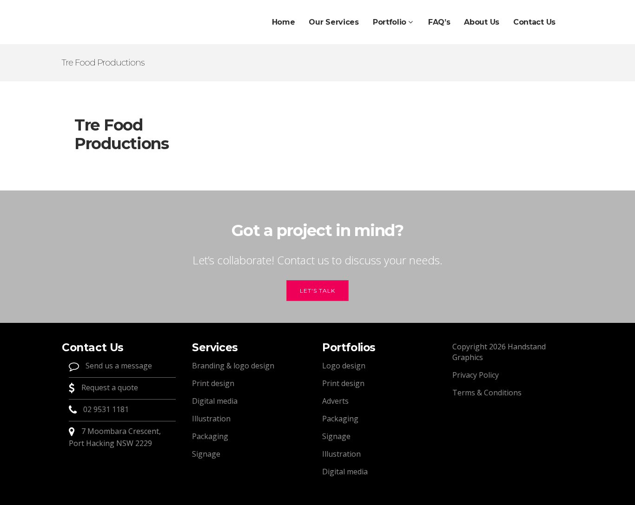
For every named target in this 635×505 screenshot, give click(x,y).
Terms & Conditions (487, 392)
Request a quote (108, 387)
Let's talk (317, 290)
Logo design (343, 366)
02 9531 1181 (106, 409)
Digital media (215, 401)
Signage (206, 454)
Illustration (211, 418)
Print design (213, 383)
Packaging (210, 436)
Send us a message (118, 366)
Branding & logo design (233, 366)
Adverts (335, 401)
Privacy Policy (475, 375)
